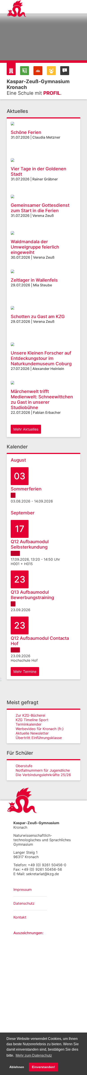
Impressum (22, 889)
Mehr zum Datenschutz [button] (34, 1055)
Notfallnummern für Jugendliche (43, 770)
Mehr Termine (24, 671)
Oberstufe (24, 766)
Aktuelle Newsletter (32, 733)
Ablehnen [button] (16, 1067)
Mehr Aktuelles (25, 429)
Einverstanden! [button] (43, 1067)
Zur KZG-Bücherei (30, 715)
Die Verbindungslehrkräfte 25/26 (43, 775)
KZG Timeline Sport (32, 720)
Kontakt (19, 917)
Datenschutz (24, 903)
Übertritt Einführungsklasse (39, 737)
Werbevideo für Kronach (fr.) (40, 729)
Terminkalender (28, 724)
